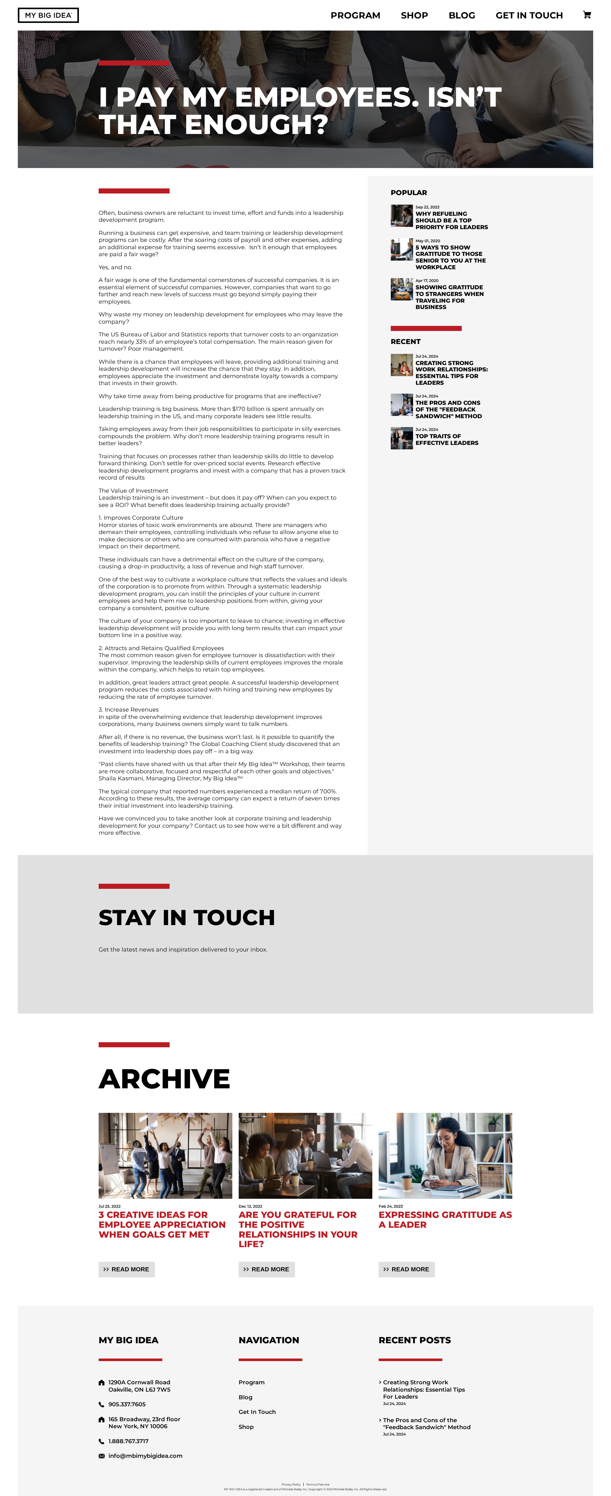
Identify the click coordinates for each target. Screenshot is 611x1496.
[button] (127, 1269)
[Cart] (587, 15)
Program (356, 15)
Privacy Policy (291, 1484)
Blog (462, 15)
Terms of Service (317, 1484)
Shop (414, 15)
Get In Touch (529, 15)
